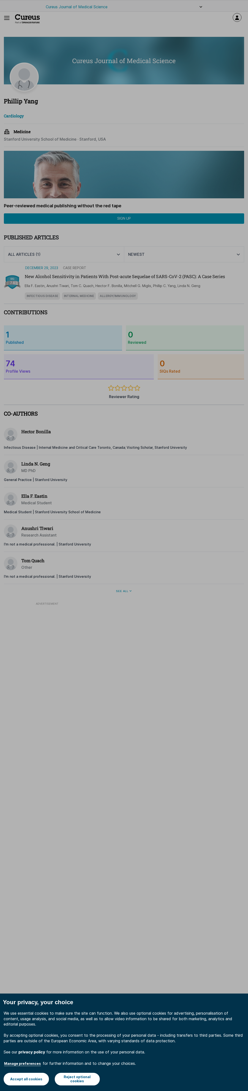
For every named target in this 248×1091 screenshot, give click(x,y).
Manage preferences (22, 1063)
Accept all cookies (26, 1079)
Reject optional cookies (77, 1079)
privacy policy (31, 1052)
